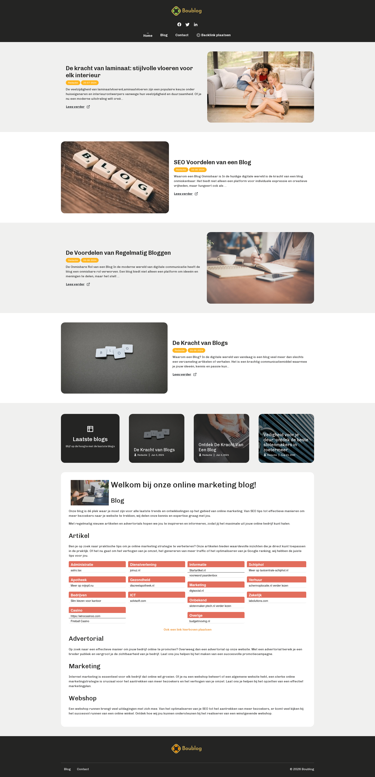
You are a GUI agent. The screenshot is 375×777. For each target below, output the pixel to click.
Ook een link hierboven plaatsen (188, 629)
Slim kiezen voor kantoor (86, 601)
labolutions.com (258, 601)
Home (147, 36)
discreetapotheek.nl (142, 585)
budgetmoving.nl (199, 621)
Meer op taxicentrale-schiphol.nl (268, 570)
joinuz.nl (135, 570)
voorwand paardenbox (203, 575)
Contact (181, 35)
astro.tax (76, 570)
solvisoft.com (138, 601)
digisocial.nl (196, 590)
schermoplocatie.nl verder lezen (268, 585)
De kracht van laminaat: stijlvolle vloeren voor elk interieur (129, 72)
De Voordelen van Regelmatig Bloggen (118, 252)
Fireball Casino (80, 621)
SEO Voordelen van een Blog (212, 162)
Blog (164, 35)
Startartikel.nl (197, 570)
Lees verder (75, 107)
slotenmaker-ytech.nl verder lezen (210, 606)
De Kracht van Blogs (200, 342)
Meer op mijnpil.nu (82, 585)
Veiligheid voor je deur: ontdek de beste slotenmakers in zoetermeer (285, 442)
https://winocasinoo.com (85, 616)
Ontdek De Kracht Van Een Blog (221, 447)
